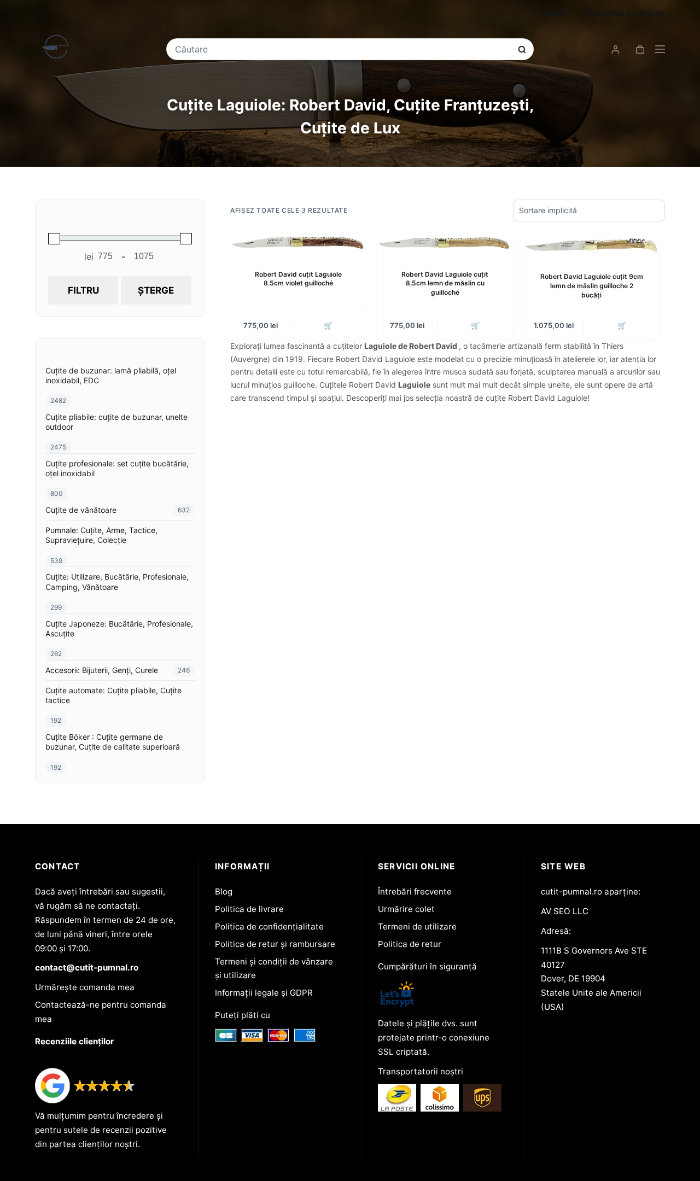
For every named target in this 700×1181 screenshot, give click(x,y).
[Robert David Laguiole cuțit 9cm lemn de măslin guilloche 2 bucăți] (592, 245)
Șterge (156, 290)
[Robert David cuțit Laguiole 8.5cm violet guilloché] (298, 243)
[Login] (615, 49)
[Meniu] (660, 49)
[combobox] (342, 49)
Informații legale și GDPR (264, 992)
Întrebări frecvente (415, 891)
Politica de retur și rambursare (275, 944)
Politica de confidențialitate (269, 926)
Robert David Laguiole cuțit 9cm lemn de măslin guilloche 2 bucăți (591, 285)
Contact (555, 13)
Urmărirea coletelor (625, 13)
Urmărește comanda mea (85, 987)
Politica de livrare (249, 909)
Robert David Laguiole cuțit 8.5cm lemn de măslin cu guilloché (444, 283)
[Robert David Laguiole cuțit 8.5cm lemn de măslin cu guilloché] (444, 243)
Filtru (83, 290)
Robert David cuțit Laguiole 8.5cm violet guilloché (298, 279)
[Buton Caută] (522, 49)
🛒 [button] (328, 325)
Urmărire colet (406, 909)
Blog (223, 891)
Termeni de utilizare (417, 926)
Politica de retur (409, 944)
